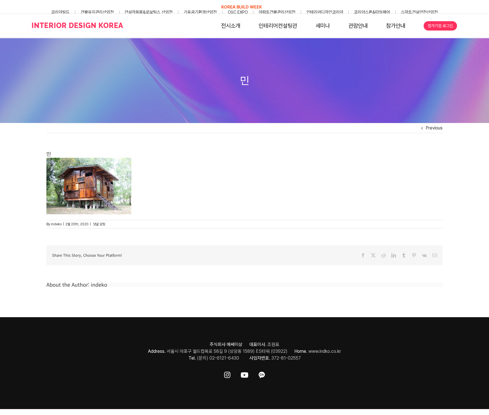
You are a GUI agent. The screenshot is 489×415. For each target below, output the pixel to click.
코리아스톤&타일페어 (372, 12)
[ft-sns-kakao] (261, 374)
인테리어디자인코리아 (324, 12)
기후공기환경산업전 (200, 12)
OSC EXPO (238, 12)
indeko (56, 224)
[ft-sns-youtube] (244, 374)
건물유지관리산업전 (97, 12)
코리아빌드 (60, 12)
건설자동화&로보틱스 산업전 (149, 12)
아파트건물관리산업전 (277, 12)
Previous (434, 128)
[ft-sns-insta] (227, 374)
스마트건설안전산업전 (419, 12)
